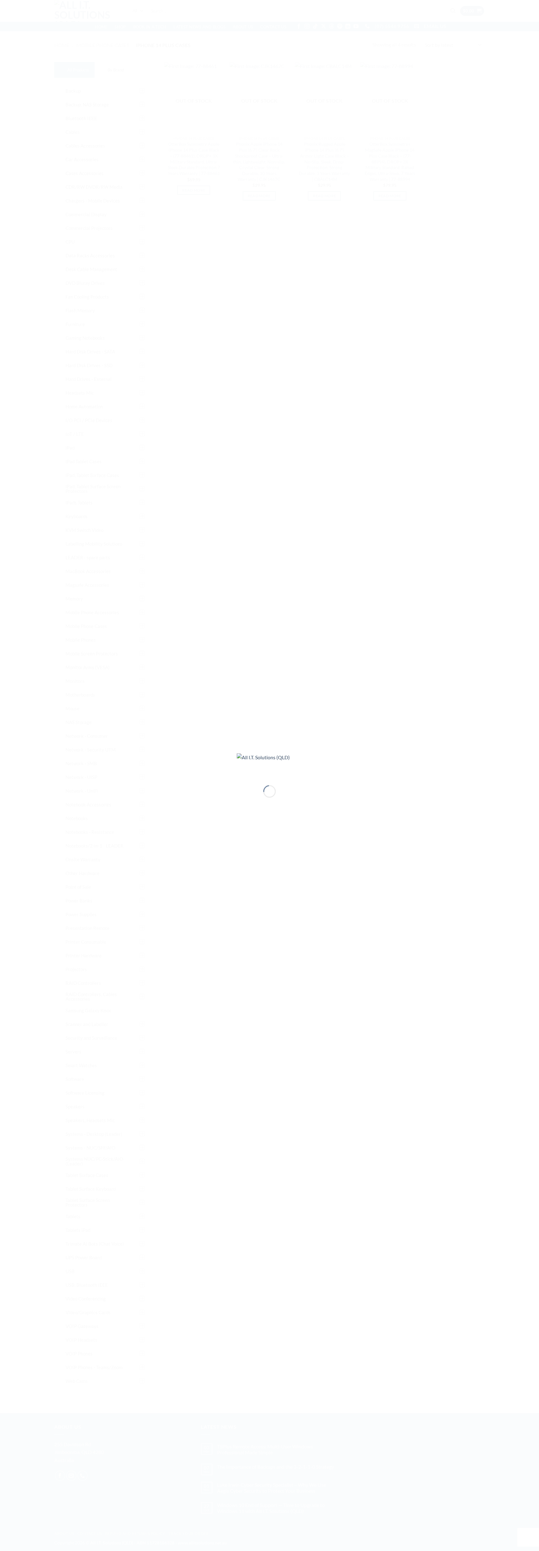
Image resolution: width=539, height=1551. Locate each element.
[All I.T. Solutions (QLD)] (269, 764)
